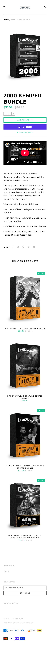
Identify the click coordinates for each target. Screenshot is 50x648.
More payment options (25, 132)
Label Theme (7, 623)
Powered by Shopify (27, 623)
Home (6, 20)
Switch (16, 623)
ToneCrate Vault (16, 619)
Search (6, 571)
